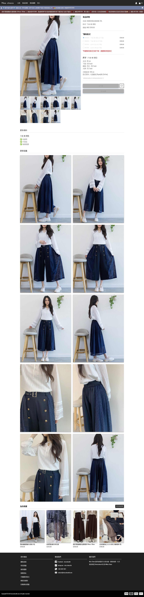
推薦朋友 (23, 573)
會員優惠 (23, 569)
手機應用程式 (25, 577)
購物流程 (23, 562)
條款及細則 (24, 580)
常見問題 (23, 565)
